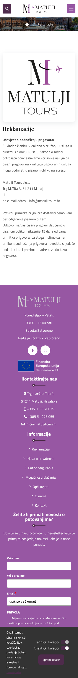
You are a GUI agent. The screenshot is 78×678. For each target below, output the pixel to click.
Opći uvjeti (41, 486)
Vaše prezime (15, 576)
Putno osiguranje (40, 468)
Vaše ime (13, 558)
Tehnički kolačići (47, 642)
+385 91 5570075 (40, 408)
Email (11, 593)
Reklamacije (45, 24)
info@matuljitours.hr (41, 424)
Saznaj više (13, 672)
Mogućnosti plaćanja (41, 477)
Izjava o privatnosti (41, 458)
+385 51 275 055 (41, 416)
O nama (40, 496)
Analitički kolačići (46, 648)
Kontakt (41, 505)
